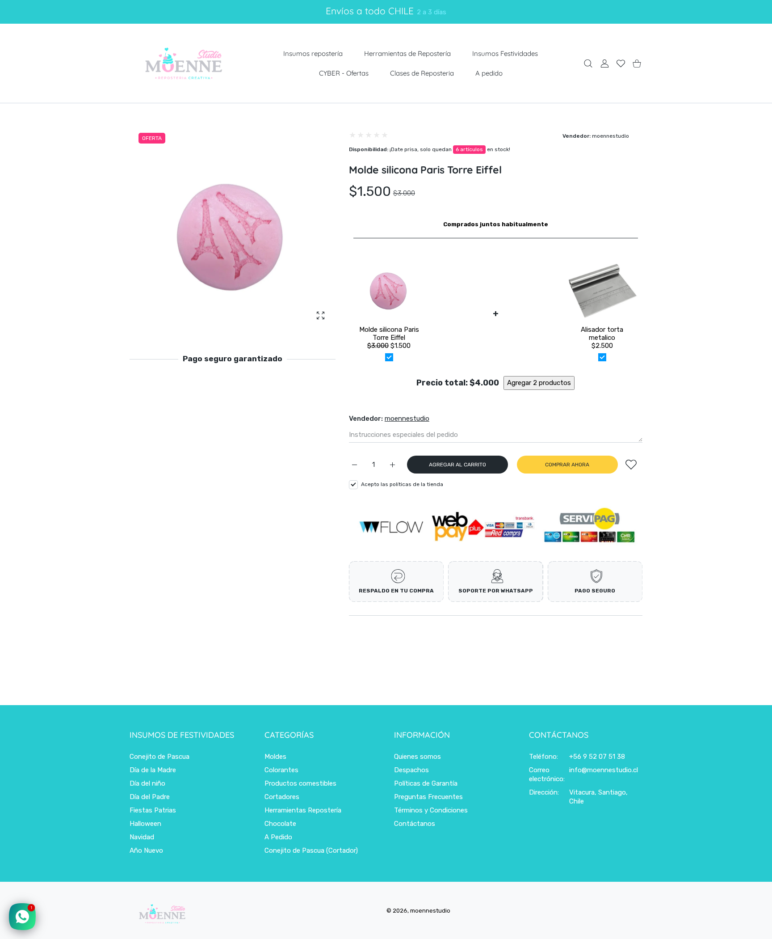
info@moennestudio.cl (603, 770)
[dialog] (588, 63)
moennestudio (610, 136)
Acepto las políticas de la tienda (402, 484)
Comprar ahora (567, 464)
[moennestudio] (183, 63)
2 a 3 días (431, 12)
